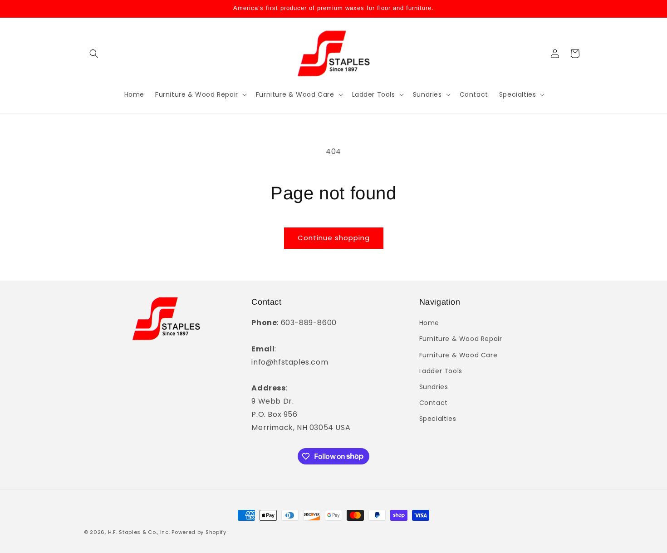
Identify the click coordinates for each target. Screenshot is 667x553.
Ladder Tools (440, 370)
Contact (433, 402)
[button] (94, 54)
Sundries (433, 386)
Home (429, 322)
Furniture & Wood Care (458, 355)
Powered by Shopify (199, 532)
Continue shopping (334, 237)
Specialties (437, 419)
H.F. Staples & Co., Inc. (140, 532)
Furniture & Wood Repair (460, 339)
